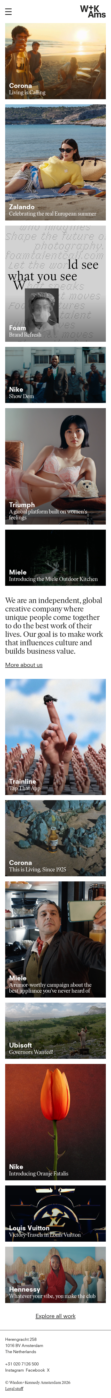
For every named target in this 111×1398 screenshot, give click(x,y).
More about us (24, 665)
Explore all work (56, 1316)
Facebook (35, 1370)
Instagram (14, 1370)
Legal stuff (14, 1388)
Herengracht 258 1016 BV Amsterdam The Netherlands (24, 1345)
